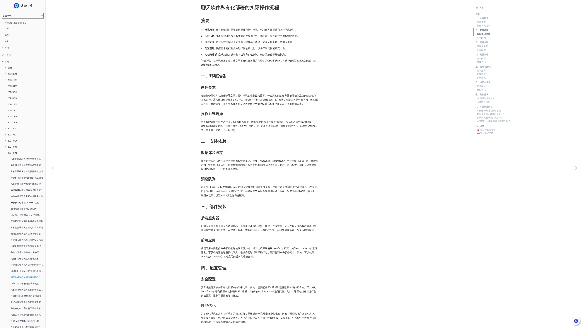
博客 (7, 41)
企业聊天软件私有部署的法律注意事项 (28, 264)
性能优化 (481, 61)
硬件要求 (481, 21)
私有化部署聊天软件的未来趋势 (26, 158)
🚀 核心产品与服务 (486, 129)
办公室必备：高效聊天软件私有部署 (28, 308)
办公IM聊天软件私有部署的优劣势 (27, 252)
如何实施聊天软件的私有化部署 (26, 233)
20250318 (13, 98)
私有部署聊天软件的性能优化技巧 (27, 171)
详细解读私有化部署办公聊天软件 (27, 189)
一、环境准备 (482, 17)
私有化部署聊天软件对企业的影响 (27, 227)
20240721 (13, 134)
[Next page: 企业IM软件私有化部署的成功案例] (576, 168)
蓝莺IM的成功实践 (486, 98)
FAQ (7, 47)
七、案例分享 (482, 94)
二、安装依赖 (482, 30)
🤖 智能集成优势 (485, 133)
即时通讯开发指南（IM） (17, 22)
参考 (7, 35)
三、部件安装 (482, 42)
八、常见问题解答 (484, 106)
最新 (10, 67)
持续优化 (481, 89)
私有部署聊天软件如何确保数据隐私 (28, 289)
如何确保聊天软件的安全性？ (491, 113)
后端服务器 (482, 46)
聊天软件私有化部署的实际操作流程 (28, 277)
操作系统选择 (483, 25)
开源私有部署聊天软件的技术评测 (27, 221)
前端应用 (481, 49)
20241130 (13, 116)
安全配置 (481, 58)
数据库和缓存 (483, 34)
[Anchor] (199, 7)
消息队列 (481, 37)
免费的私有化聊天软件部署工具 (26, 314)
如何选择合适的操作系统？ (490, 110)
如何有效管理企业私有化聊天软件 (27, 196)
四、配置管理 (482, 54)
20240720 (13, 140)
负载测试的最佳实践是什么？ (491, 117)
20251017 (13, 79)
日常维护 (481, 86)
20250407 (13, 85)
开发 (7, 28)
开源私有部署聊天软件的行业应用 (27, 177)
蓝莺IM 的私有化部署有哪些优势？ (493, 120)
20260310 (13, 73)
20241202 (13, 104)
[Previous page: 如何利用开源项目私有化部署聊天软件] (52, 168)
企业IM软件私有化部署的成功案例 (27, 283)
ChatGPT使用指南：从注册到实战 (27, 214)
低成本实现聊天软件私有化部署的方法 (28, 302)
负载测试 (481, 77)
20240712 (13, 152)
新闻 (7, 61)
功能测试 (481, 73)
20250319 (13, 92)
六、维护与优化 (483, 82)
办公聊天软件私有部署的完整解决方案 (28, 165)
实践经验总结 (483, 101)
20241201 (13, 110)
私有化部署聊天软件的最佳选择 (26, 246)
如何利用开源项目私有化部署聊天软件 (28, 270)
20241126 (13, 122)
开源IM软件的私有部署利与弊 (25, 320)
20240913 (13, 128)
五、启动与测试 (483, 66)
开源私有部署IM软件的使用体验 (26, 295)
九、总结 (480, 125)
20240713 (13, 146)
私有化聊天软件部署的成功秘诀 (26, 183)
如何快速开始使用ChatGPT (24, 208)
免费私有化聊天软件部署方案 (25, 258)
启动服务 (481, 70)
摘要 (478, 13)
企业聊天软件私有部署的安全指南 (27, 239)
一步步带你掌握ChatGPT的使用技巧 (28, 202)
